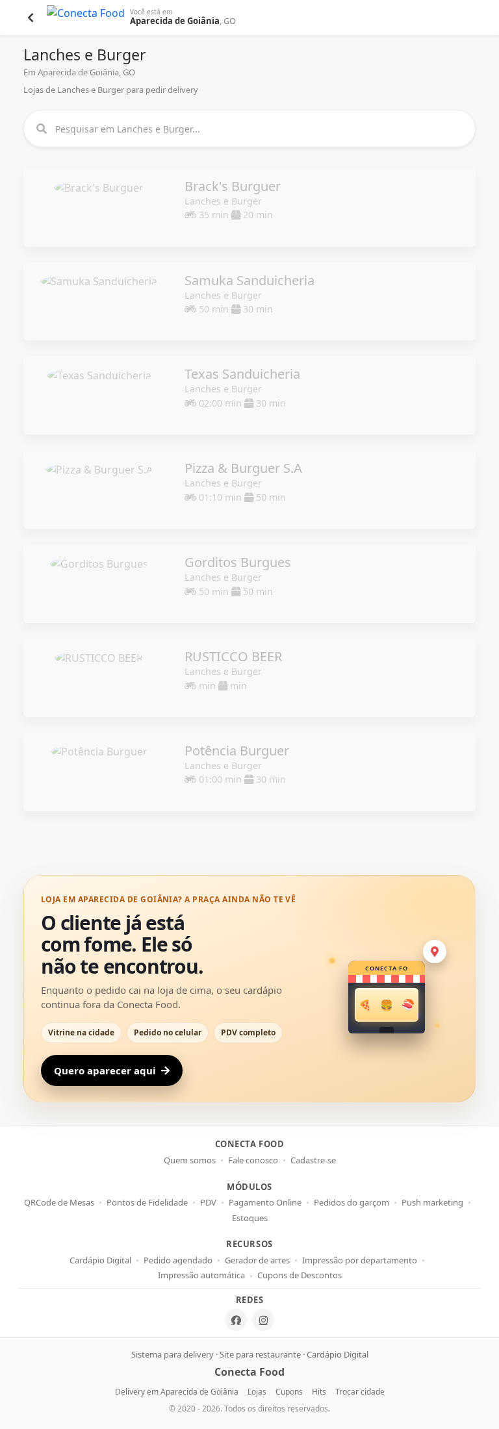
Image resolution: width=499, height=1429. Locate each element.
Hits (319, 1391)
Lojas (257, 1391)
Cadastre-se (313, 1160)
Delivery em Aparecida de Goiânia (176, 1391)
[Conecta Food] (86, 17)
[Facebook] (236, 1320)
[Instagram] (263, 1320)
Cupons (289, 1391)
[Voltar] (30, 17)
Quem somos (190, 1160)
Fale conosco (253, 1160)
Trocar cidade (360, 1391)
